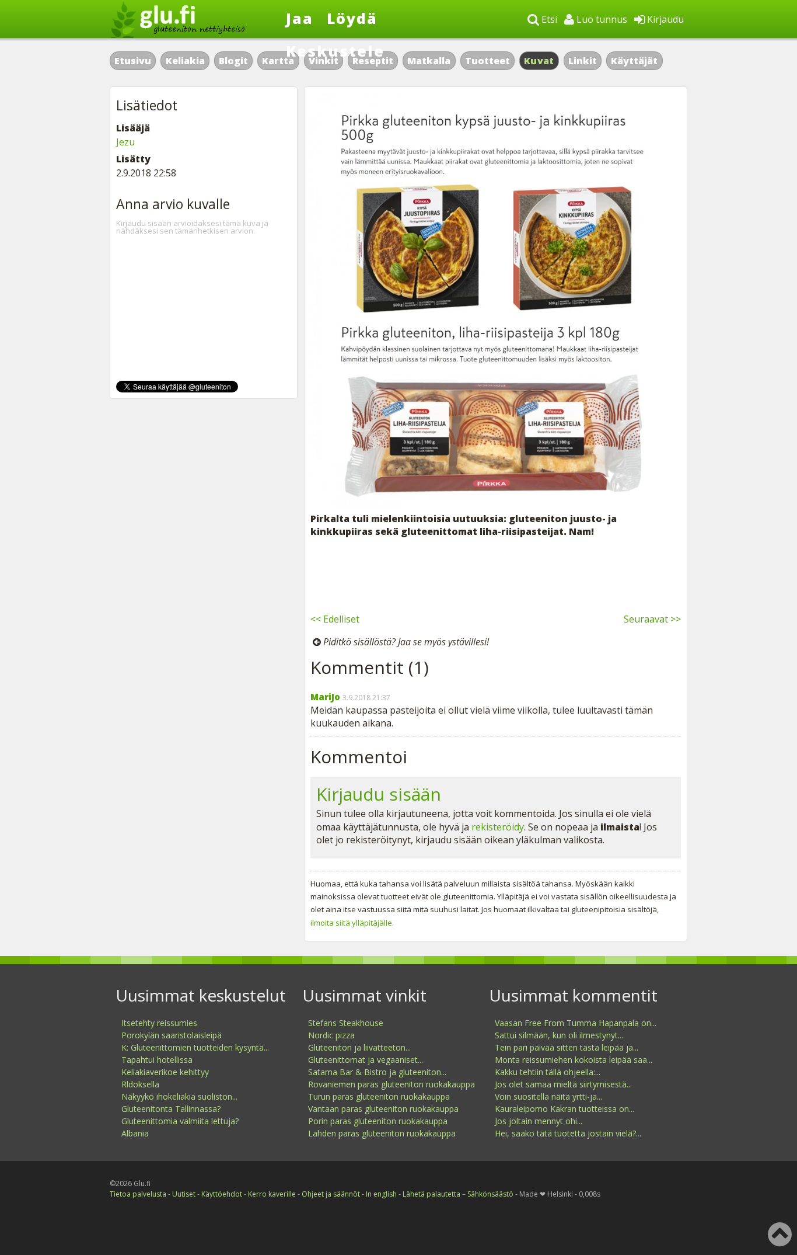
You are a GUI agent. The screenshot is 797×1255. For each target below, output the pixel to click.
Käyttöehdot (221, 1194)
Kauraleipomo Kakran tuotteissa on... (564, 1108)
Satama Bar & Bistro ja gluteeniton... (377, 1071)
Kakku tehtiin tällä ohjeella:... (547, 1071)
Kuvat (539, 60)
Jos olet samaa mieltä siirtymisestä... (563, 1084)
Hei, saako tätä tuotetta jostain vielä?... (568, 1133)
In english (381, 1194)
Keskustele (335, 51)
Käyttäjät (634, 60)
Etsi (548, 19)
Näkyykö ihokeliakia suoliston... (179, 1096)
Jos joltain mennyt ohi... (538, 1121)
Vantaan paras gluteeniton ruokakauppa (383, 1108)
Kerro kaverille (272, 1194)
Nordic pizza (331, 1035)
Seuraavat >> (652, 619)
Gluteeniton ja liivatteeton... (359, 1047)
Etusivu (132, 60)
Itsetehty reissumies (159, 1022)
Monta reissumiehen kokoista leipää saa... (573, 1059)
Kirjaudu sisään (378, 794)
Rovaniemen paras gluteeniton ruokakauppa (391, 1084)
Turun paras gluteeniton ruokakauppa (379, 1096)
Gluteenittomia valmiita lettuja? (180, 1121)
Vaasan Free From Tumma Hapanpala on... (575, 1022)
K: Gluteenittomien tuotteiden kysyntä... (195, 1047)
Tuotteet (487, 60)
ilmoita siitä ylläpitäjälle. (352, 922)
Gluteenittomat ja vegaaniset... (365, 1059)
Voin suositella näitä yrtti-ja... (548, 1096)
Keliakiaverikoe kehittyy (165, 1071)
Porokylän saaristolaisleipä (171, 1035)
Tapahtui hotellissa (157, 1059)
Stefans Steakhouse (345, 1022)
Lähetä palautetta (431, 1194)
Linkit (582, 60)
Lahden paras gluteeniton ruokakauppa (382, 1133)
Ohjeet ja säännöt (331, 1194)
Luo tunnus (600, 19)
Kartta (278, 60)
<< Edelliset (334, 619)
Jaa (299, 18)
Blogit (233, 60)
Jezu (125, 141)
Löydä (352, 18)
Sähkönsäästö (490, 1194)
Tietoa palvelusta (138, 1194)
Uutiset (183, 1194)
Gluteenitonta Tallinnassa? (171, 1108)
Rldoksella (140, 1084)
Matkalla (428, 60)
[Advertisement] (495, 573)
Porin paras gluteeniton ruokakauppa (378, 1121)
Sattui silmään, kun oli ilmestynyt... (559, 1035)
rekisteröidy (497, 827)
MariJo (325, 697)
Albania (135, 1133)
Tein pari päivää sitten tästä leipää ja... (566, 1047)
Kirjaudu (664, 19)
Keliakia (185, 60)
